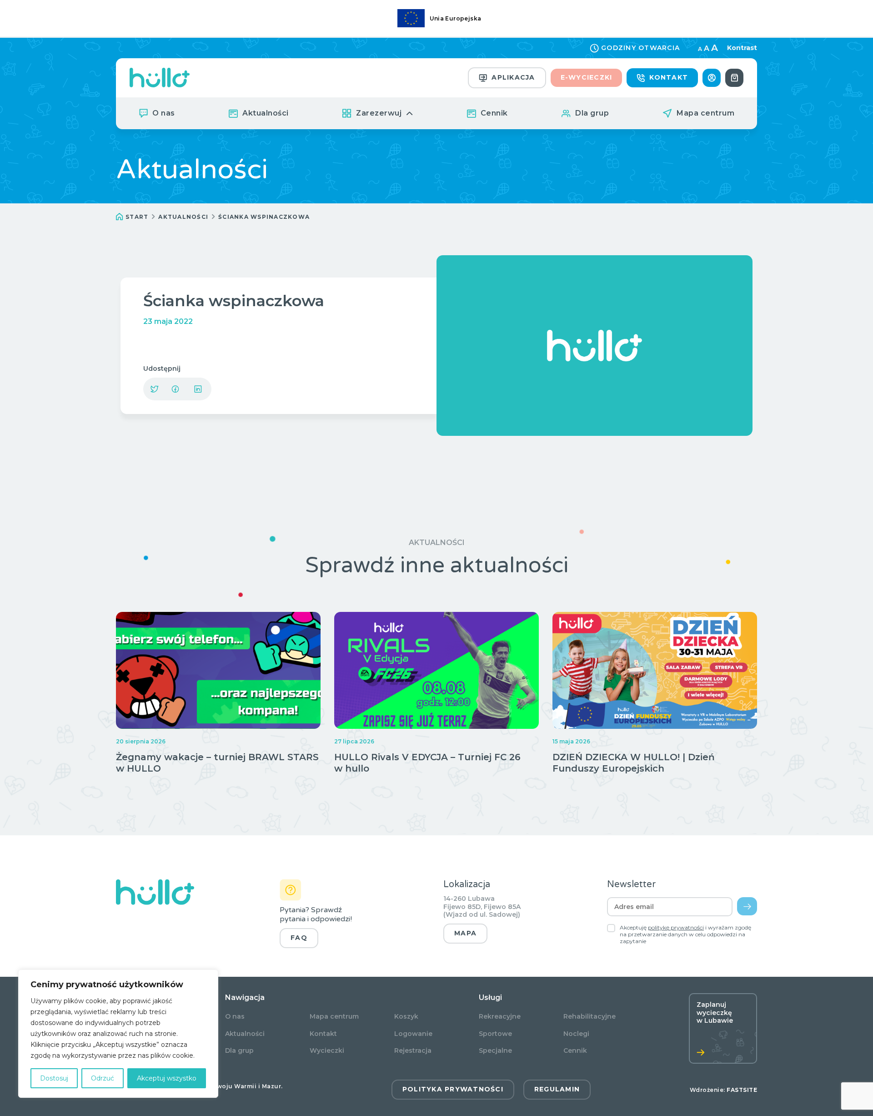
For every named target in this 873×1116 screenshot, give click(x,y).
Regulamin (557, 1089)
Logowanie (413, 1034)
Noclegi (576, 1034)
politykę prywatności (676, 927)
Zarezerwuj (378, 113)
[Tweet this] (155, 389)
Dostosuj (54, 1078)
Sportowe (495, 1034)
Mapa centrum (705, 113)
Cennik (494, 113)
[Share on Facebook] (175, 389)
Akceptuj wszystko (166, 1078)
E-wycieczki (586, 77)
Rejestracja (412, 1051)
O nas (163, 113)
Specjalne (495, 1051)
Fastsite (742, 1089)
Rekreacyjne (500, 1016)
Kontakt (668, 77)
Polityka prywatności (452, 1089)
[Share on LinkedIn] (198, 389)
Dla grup (592, 113)
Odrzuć (102, 1078)
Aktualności (265, 113)
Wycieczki (327, 1051)
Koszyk (406, 1016)
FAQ (299, 938)
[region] (118, 1034)
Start (136, 216)
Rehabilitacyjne (589, 1016)
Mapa (465, 933)
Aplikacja (513, 77)
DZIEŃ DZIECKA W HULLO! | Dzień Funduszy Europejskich (633, 763)
